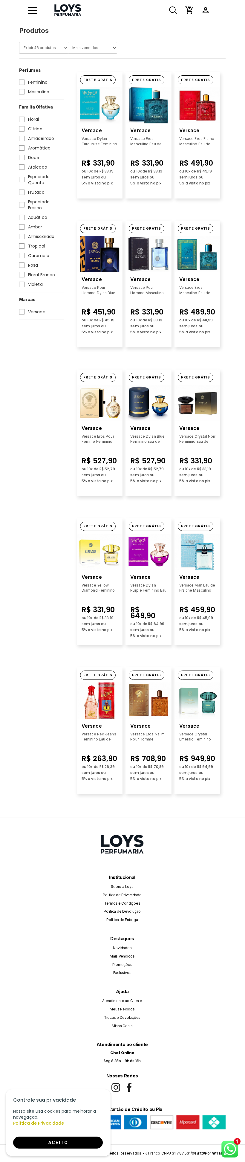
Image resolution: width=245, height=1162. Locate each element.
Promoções (122, 964)
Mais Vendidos (122, 956)
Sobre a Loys (122, 886)
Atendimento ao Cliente (122, 1000)
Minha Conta (122, 1026)
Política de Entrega (122, 919)
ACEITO (58, 1142)
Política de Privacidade (122, 895)
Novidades (122, 948)
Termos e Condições (122, 903)
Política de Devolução (122, 911)
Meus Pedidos (122, 1009)
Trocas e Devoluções (122, 1017)
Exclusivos (122, 972)
